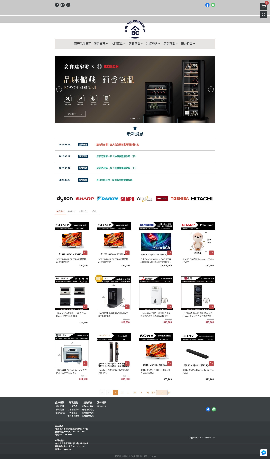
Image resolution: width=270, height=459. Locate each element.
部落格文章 (60, 413)
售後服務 (73, 413)
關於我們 (60, 406)
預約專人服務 (73, 416)
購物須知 (88, 403)
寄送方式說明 (88, 409)
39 (134, 392)
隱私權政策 (102, 406)
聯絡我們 (60, 409)
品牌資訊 (59, 403)
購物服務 (73, 403)
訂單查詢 (73, 406)
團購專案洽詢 (88, 416)
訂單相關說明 (73, 409)
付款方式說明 (88, 406)
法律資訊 (101, 403)
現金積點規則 (88, 413)
